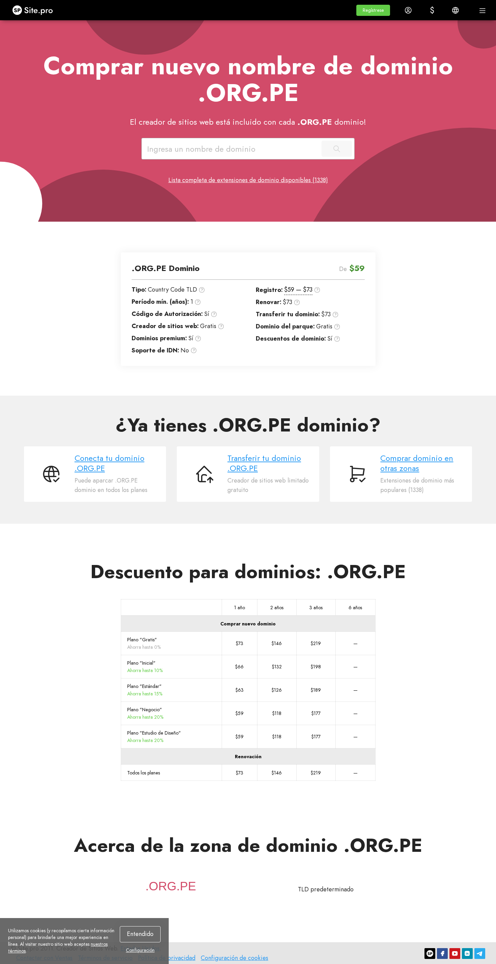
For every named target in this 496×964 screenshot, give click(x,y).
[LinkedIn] (467, 953)
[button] (373, 10)
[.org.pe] (170, 886)
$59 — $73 (298, 289)
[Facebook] (442, 953)
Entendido (140, 934)
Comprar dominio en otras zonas (416, 463)
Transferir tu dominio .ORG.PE (264, 463)
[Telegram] (479, 953)
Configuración (140, 950)
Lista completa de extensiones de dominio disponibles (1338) (248, 180)
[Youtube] (454, 953)
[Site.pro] (429, 953)
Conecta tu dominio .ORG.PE (109, 463)
